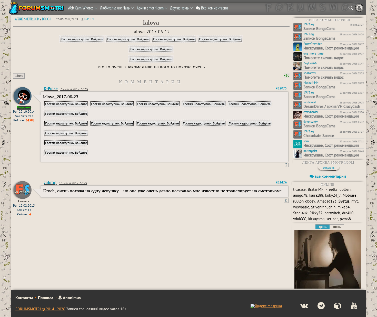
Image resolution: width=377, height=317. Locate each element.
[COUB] (333, 306)
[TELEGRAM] (317, 306)
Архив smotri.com (151, 8)
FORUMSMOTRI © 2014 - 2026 (40, 309)
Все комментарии (214, 8)
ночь (337, 227)
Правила (45, 298)
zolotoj (50, 182)
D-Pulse (89, 19)
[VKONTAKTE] (300, 306)
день (322, 227)
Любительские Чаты (115, 8)
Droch (46, 19)
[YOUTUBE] (349, 306)
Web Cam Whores (81, 8)
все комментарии (330, 176)
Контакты (24, 298)
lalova (19, 76)
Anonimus (71, 298)
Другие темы (180, 8)
